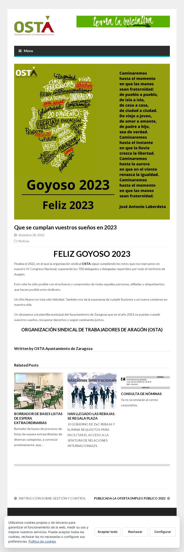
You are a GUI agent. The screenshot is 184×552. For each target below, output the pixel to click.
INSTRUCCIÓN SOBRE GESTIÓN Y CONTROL (52, 498)
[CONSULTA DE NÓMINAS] (145, 381)
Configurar (162, 532)
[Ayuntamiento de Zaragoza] (34, 27)
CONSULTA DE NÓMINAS (141, 394)
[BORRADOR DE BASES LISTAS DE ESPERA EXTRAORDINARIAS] (38, 391)
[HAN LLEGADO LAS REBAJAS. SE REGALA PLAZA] (92, 391)
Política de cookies (42, 541)
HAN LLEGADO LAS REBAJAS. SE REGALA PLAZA (91, 416)
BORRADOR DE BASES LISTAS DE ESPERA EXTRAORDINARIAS (38, 418)
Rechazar (135, 532)
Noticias (23, 241)
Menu (28, 51)
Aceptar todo (108, 532)
